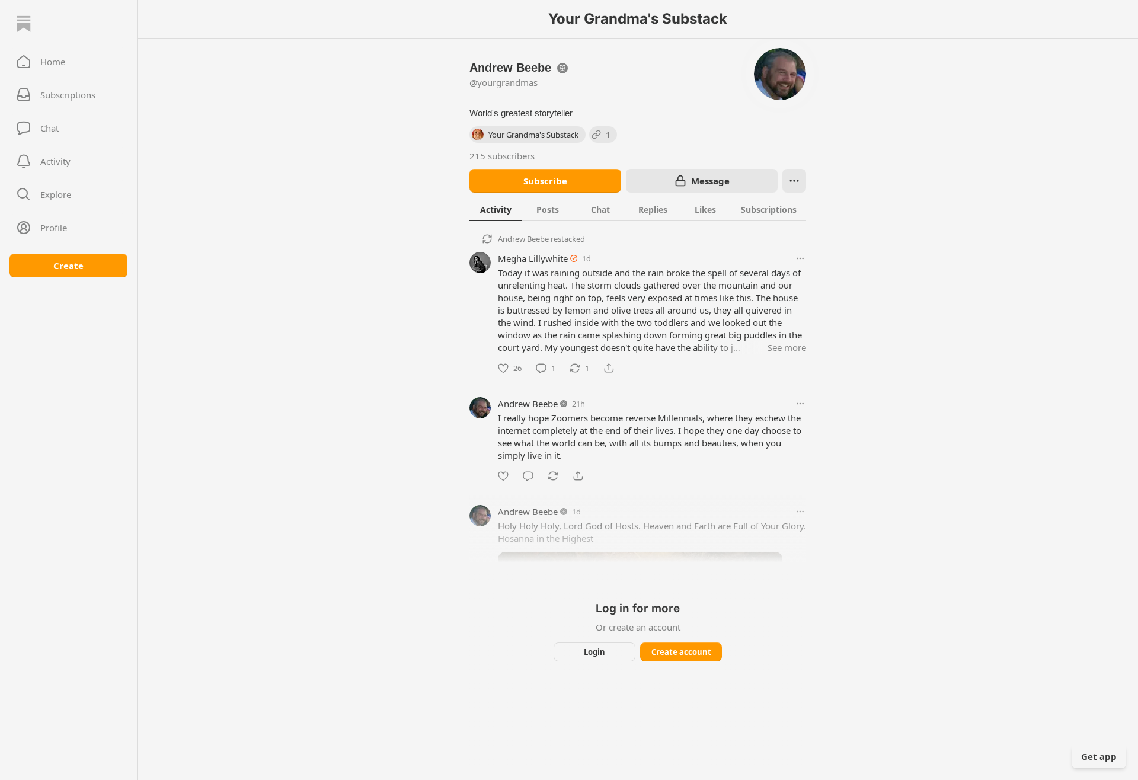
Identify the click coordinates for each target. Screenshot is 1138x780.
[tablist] (637, 209)
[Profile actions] (794, 181)
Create (68, 265)
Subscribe (545, 181)
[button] (68, 61)
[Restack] (553, 475)
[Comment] (528, 475)
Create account (681, 652)
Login (594, 652)
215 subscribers (502, 156)
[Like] (503, 475)
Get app (1099, 756)
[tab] (495, 209)
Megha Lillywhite (533, 258)
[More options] (800, 258)
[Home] (23, 23)
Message (710, 181)
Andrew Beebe (523, 239)
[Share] (609, 368)
